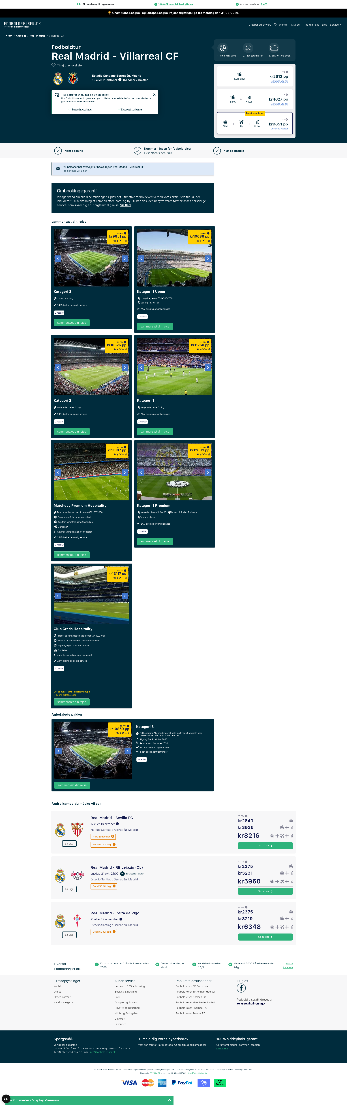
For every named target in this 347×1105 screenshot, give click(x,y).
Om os (57, 991)
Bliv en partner (62, 997)
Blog (324, 25)
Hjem (8, 35)
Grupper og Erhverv (260, 25)
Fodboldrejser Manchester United (195, 1002)
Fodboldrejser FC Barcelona (192, 986)
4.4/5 (264, 4)
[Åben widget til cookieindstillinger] (6, 1097)
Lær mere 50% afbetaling (130, 986)
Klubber (296, 25)
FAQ (117, 997)
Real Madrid (37, 35)
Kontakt (58, 986)
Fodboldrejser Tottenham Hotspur (195, 991)
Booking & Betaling (126, 991)
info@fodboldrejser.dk (102, 1052)
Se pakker (264, 845)
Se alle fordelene (288, 965)
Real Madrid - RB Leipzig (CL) (117, 867)
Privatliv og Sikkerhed (127, 1008)
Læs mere (222, 1048)
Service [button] (334, 25)
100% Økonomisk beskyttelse (175, 4)
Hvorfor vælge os (64, 1002)
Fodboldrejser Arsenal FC (190, 1013)
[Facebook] (241, 988)
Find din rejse (311, 25)
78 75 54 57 (155, 1073)
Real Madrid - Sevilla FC (112, 817)
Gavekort (120, 1019)
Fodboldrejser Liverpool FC (191, 1008)
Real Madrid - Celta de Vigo (115, 913)
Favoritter (282, 25)
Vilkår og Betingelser (126, 1013)
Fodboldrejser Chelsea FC (191, 997)
